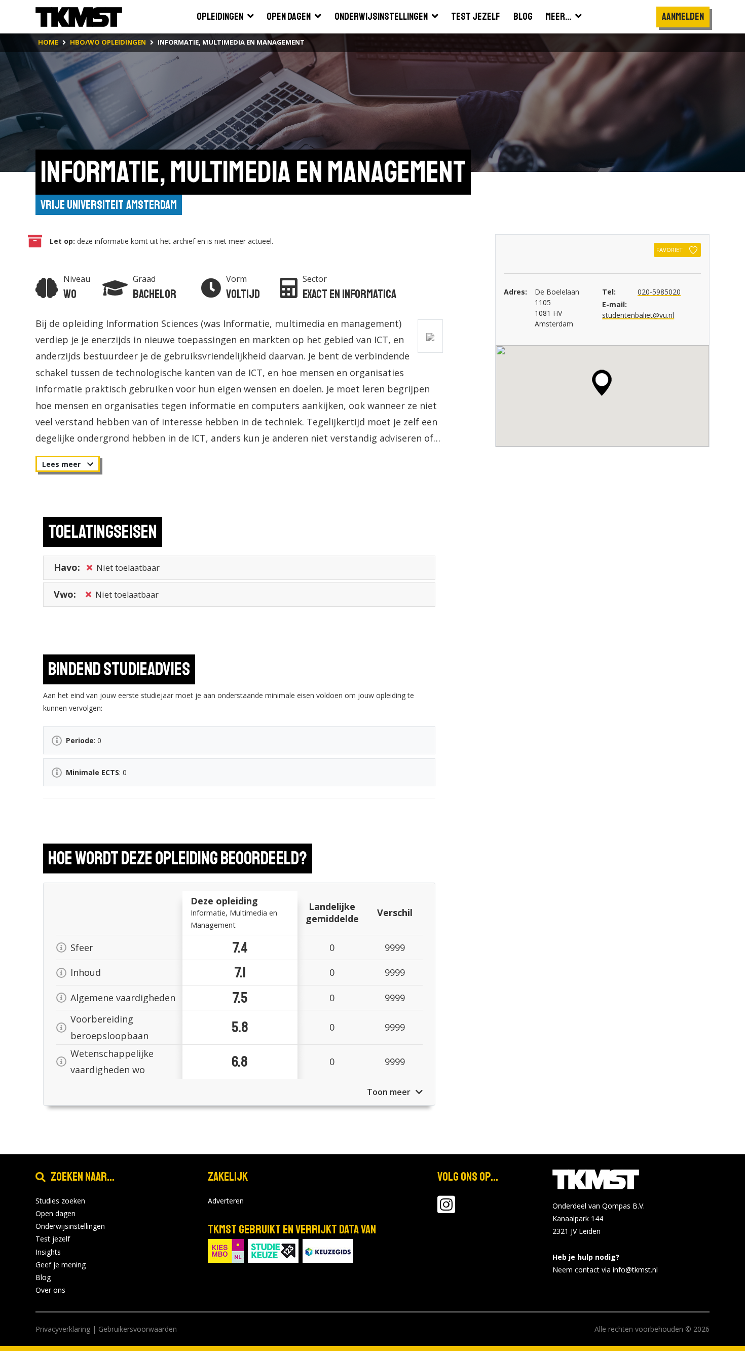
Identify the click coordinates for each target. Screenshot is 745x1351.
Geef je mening (60, 1264)
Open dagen (55, 1213)
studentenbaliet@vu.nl (638, 315)
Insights (48, 1252)
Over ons (50, 1290)
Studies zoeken (60, 1201)
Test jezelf (52, 1239)
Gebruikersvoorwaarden (137, 1329)
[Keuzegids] (328, 1250)
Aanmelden (683, 16)
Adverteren (226, 1201)
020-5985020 (659, 292)
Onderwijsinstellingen (70, 1226)
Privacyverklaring (62, 1329)
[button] (602, 383)
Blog (43, 1277)
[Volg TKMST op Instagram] (446, 1209)
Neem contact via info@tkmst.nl (605, 1269)
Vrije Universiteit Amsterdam (109, 204)
